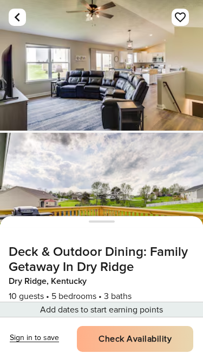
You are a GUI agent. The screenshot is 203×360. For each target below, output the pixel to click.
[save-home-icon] (180, 17)
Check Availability (135, 339)
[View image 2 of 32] (101, 198)
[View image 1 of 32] (101, 65)
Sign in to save (34, 337)
